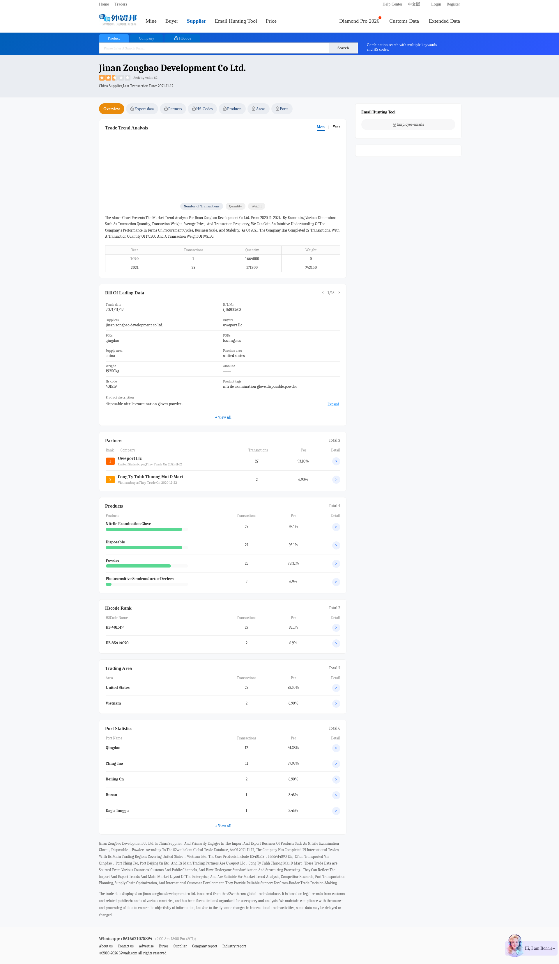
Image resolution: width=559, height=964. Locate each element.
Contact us (126, 946)
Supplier (196, 21)
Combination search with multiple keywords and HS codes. (402, 46)
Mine (151, 21)
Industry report (234, 946)
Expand (333, 404)
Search (343, 48)
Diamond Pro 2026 (359, 21)
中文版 (414, 4)
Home (104, 4)
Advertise (146, 946)
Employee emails (410, 124)
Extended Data (444, 21)
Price (271, 21)
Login (436, 4)
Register (453, 4)
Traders (120, 4)
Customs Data (404, 21)
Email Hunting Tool (236, 21)
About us (106, 946)
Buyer (171, 21)
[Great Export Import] (118, 20)
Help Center (392, 4)
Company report (204, 946)
